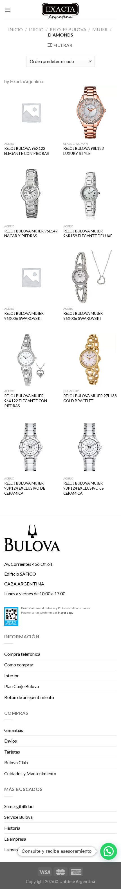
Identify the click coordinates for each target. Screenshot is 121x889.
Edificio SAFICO (20, 573)
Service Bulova (18, 817)
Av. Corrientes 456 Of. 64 (28, 564)
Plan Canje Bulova (21, 686)
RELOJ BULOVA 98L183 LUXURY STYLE (83, 151)
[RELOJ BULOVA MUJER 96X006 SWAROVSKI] (31, 277)
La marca (13, 849)
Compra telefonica (22, 654)
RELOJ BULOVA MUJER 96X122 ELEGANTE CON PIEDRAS (25, 400)
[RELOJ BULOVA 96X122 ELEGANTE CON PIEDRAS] (31, 112)
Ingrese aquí (66, 612)
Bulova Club (16, 762)
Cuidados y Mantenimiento (30, 773)
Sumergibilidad (18, 806)
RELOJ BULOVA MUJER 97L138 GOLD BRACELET (90, 398)
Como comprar (18, 664)
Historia (12, 828)
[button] (108, 851)
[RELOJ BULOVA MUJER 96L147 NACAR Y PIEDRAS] (31, 194)
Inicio (15, 29)
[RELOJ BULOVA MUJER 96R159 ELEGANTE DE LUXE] (90, 194)
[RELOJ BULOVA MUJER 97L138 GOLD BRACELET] (90, 359)
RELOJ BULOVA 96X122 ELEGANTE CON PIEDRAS (26, 151)
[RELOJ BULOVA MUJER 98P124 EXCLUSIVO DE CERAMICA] (31, 447)
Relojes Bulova (68, 29)
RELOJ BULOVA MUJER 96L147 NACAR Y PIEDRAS (31, 233)
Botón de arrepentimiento (29, 697)
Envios (10, 740)
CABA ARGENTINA (24, 583)
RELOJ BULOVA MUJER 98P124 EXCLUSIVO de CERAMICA (83, 488)
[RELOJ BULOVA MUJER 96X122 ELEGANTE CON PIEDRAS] (31, 359)
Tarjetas (12, 751)
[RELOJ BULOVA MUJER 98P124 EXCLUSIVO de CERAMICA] (90, 447)
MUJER (99, 29)
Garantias (13, 730)
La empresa (15, 839)
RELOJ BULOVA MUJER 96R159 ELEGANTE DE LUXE (87, 233)
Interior (11, 675)
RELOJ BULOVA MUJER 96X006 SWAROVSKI (24, 316)
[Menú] (7, 10)
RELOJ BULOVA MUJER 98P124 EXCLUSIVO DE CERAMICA (24, 488)
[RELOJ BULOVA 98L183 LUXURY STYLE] (90, 112)
